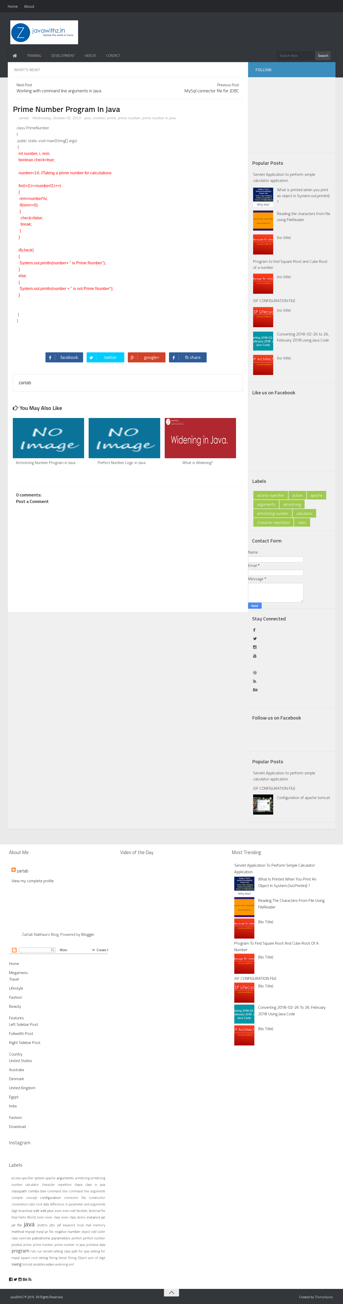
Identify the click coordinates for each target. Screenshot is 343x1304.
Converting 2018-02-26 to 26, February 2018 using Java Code (303, 337)
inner (40, 1217)
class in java (95, 1184)
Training (34, 55)
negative (61, 1231)
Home (13, 6)
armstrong (292, 504)
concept (31, 1197)
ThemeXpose (324, 1296)
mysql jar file (44, 1231)
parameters (60, 1238)
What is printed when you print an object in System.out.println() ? (303, 196)
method (18, 1231)
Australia (16, 1070)
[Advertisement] (295, 112)
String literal (58, 1257)
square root (29, 1257)
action (297, 495)
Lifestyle (16, 988)
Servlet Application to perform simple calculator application (284, 177)
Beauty (15, 1006)
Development (63, 55)
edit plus (47, 1210)
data (46, 1204)
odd (93, 1231)
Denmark (16, 1079)
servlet (47, 1251)
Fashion (15, 997)
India (13, 1106)
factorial (94, 1210)
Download (17, 1126)
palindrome (41, 1238)
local (80, 1225)
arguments (266, 504)
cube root (35, 1204)
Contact (113, 55)
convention (19, 1204)
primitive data (95, 1244)
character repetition (273, 522)
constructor (97, 1197)
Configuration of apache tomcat (303, 797)
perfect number (94, 1238)
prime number (129, 118)
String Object (77, 1257)
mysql (30, 1231)
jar (103, 1217)
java (87, 118)
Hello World (27, 1217)
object (85, 1231)
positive (17, 1244)
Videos (90, 55)
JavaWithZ (17, 1296)
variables (39, 1264)
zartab (23, 118)
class (302, 522)
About (29, 6)
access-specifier (270, 495)
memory (99, 1225)
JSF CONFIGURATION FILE (274, 301)
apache (316, 495)
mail (88, 1225)
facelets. (82, 1210)
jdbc (52, 1225)
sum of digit (96, 1257)
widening (61, 1264)
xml (71, 1264)
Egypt (14, 1097)
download (25, 1210)
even (58, 1210)
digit (15, 1210)
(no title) (284, 237)
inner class (52, 1217)
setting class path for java (71, 1251)
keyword (69, 1225)
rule (33, 1251)
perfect (77, 1238)
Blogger (87, 934)
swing (16, 1264)
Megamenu (18, 973)
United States (20, 1061)
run (39, 1251)
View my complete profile (33, 881)
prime (111, 118)
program (20, 1250)
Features (16, 1018)
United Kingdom (22, 1088)
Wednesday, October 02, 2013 (57, 118)
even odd (69, 1210)
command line (57, 1191)
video (50, 1264)
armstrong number (272, 513)
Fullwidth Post (21, 1033)
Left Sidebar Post (23, 1024)
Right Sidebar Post (24, 1042)
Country (15, 1054)
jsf (59, 1225)
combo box (37, 1191)
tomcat (27, 1264)
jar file (17, 1225)
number (99, 118)
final (14, 1217)
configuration (50, 1197)
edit (36, 1210)
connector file (75, 1197)
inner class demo (73, 1217)
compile (17, 1197)
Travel (14, 979)
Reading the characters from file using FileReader (303, 217)
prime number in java (159, 118)
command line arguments (87, 1191)
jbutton (42, 1225)
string (43, 1257)
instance (93, 1217)
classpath (19, 1191)
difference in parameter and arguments (77, 1204)
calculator (304, 513)
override (25, 1238)
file (103, 1210)
